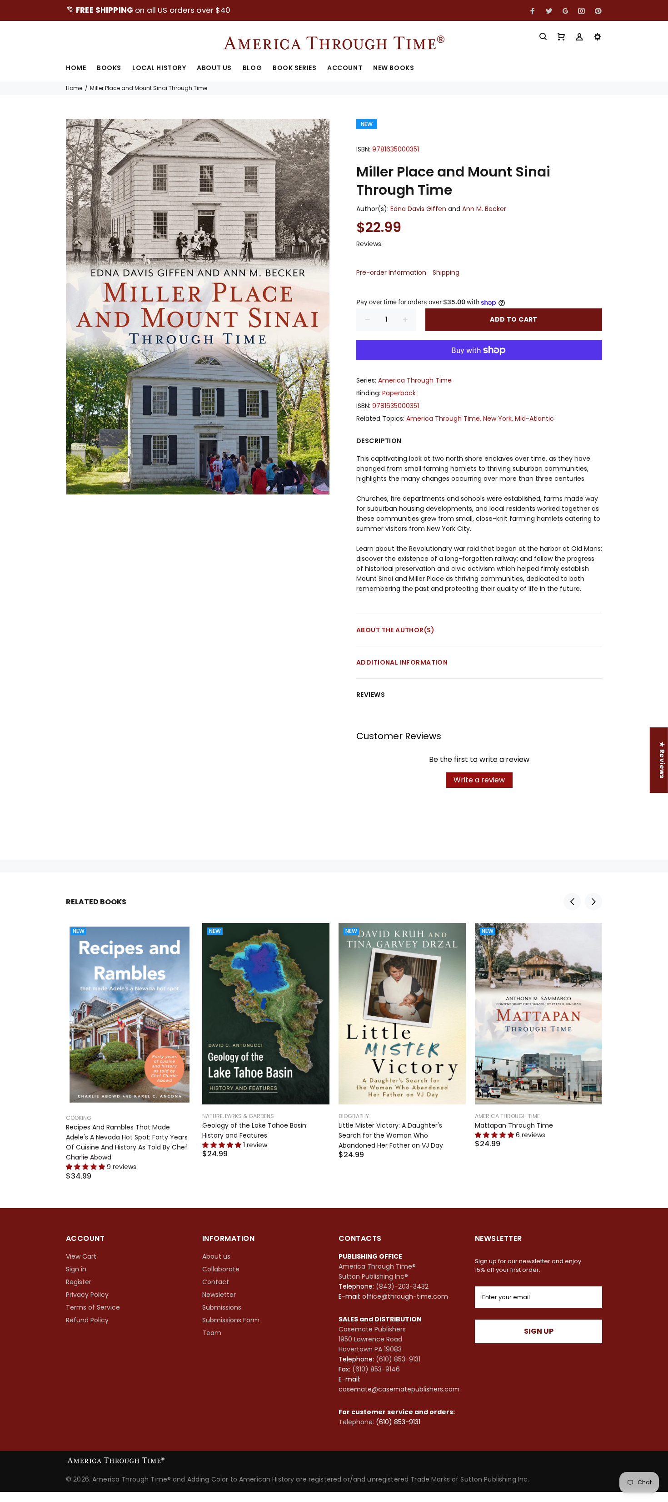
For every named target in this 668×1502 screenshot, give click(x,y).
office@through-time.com (405, 1296)
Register (78, 1281)
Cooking (78, 1118)
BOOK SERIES (294, 68)
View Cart (81, 1256)
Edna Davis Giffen (418, 208)
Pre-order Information (391, 272)
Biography (354, 1116)
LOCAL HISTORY (159, 68)
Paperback (399, 393)
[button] (163, 1417)
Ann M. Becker (484, 208)
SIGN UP (538, 1331)
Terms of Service (93, 1307)
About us (216, 1256)
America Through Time (415, 380)
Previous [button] (572, 901)
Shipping (446, 272)
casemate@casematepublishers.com (399, 1389)
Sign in (76, 1269)
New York (497, 418)
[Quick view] (178, 937)
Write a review (479, 780)
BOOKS (109, 68)
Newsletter (219, 1294)
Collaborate (220, 1269)
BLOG (252, 68)
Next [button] (593, 901)
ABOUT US (214, 68)
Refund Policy (87, 1320)
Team (211, 1332)
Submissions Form (230, 1320)
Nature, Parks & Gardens (238, 1116)
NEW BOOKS (393, 68)
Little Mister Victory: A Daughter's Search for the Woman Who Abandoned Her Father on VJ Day (391, 1135)
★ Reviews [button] (662, 760)
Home (74, 88)
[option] (129, 1040)
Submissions (221, 1307)
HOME (76, 68)
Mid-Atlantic (534, 418)
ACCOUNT (344, 68)
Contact (215, 1281)
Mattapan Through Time (514, 1125)
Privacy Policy (87, 1294)
